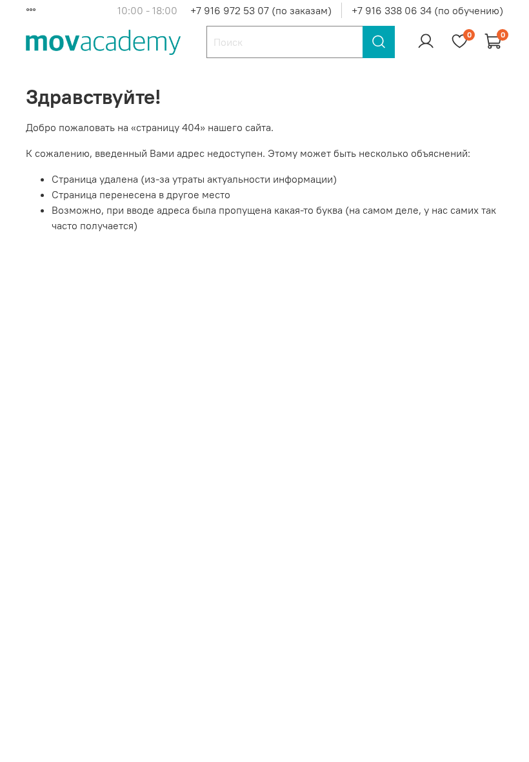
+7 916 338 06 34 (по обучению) (427, 10)
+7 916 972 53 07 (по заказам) (261, 10)
